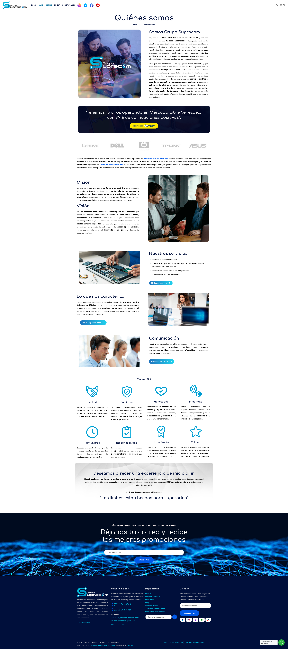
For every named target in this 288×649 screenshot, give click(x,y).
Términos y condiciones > (155, 609)
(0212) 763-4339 (123, 609)
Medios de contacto (159, 283)
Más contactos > (118, 624)
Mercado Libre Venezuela (156, 158)
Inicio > (148, 593)
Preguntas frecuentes (160, 361)
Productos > (150, 599)
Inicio (135, 24)
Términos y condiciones (91, 322)
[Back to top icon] (209, 642)
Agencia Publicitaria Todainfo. (103, 645)
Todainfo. (130, 645)
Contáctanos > (151, 606)
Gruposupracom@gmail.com (123, 621)
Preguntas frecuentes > (155, 612)
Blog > (147, 602)
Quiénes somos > (84, 622)
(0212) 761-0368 (122, 604)
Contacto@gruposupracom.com (125, 618)
